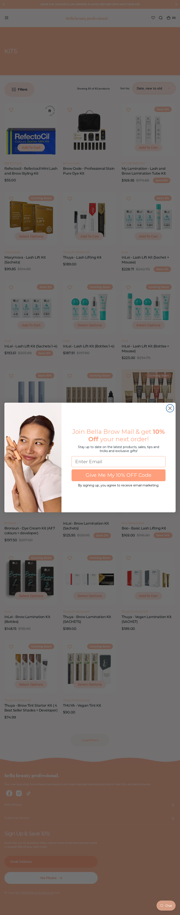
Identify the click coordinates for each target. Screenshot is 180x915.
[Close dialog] (170, 408)
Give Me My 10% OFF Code (118, 475)
